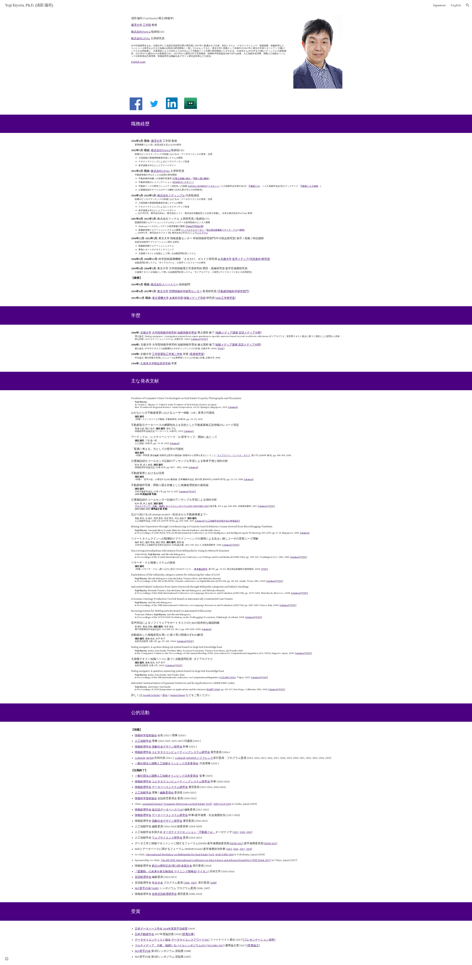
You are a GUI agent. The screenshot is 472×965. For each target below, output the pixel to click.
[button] (467, 5)
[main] (209, 40)
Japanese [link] (439, 5)
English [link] (456, 5)
